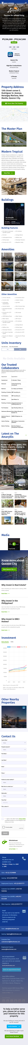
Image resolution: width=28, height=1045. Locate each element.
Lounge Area (18, 270)
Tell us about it (5, 806)
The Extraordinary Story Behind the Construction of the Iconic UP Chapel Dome (21, 472)
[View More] (26, 435)
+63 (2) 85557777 (19, 883)
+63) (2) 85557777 (16, 904)
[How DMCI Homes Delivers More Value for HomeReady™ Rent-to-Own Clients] (7, 520)
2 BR (10, 47)
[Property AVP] (14, 544)
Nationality (4, 793)
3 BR (14, 47)
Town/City (4, 800)
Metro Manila (5, 641)
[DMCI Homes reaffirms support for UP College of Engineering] (21, 520)
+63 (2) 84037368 (12, 878)
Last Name (4, 760)
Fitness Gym (18, 260)
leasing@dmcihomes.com (14, 934)
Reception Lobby (6, 289)
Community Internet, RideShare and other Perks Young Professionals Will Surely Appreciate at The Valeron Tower (20, 496)
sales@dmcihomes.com (12, 928)
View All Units (4, 346)
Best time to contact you (7, 786)
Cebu (12, 641)
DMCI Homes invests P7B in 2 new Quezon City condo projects (6, 471)
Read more (4, 630)
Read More (4, 593)
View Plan (7, 173)
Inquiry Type (4, 740)
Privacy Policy (22, 818)
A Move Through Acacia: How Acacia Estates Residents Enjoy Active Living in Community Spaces (7, 496)
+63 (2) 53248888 (10, 872)
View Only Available (13, 346)
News (2, 467)
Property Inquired (5, 747)
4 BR (18, 47)
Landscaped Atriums (20, 279)
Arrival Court (5, 260)
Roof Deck (17, 289)
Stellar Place (7, 721)
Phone (3, 773)
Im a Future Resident (12, 1036)
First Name (4, 753)
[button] (5, 833)
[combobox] (14, 743)
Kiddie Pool (4, 270)
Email (3, 766)
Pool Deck (4, 279)
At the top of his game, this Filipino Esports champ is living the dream (13, 447)
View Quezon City (8, 569)
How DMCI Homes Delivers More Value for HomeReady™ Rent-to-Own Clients (6, 513)
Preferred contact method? (7, 779)
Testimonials (3, 442)
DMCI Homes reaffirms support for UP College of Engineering (20, 513)
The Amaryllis (9, 217)
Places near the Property (15, 103)
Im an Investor (13, 1026)
